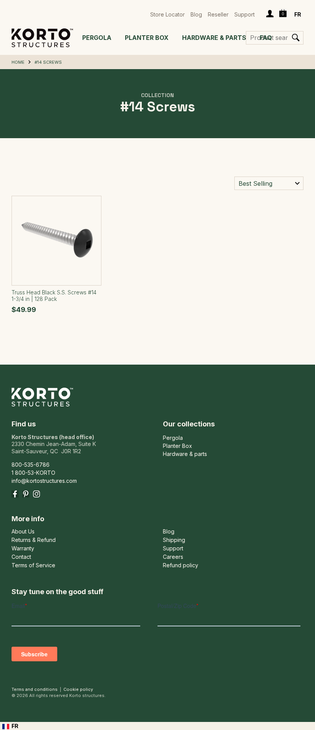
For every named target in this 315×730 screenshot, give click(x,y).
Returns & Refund (34, 540)
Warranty (23, 548)
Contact (21, 557)
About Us (23, 532)
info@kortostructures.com (44, 480)
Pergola (96, 38)
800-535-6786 (31, 464)
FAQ (266, 38)
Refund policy (180, 565)
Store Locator (167, 14)
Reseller (218, 14)
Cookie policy (78, 689)
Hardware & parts (214, 38)
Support (244, 14)
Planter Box (147, 38)
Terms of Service (33, 565)
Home (18, 62)
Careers (173, 557)
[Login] (270, 14)
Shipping (174, 540)
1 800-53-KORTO (33, 472)
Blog (196, 14)
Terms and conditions (35, 689)
